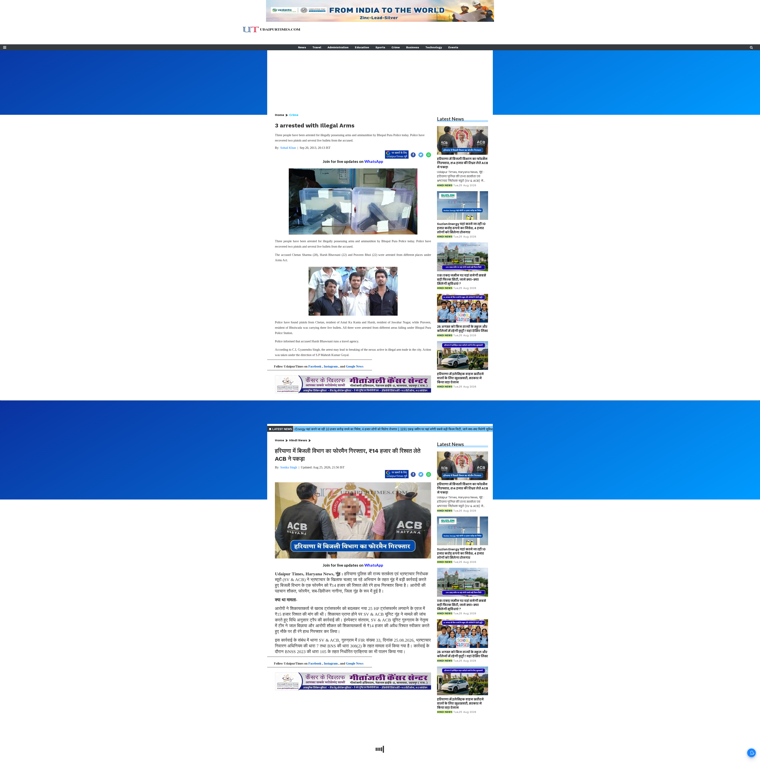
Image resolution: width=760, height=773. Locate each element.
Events (453, 47)
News (302, 47)
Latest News (450, 119)
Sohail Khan (288, 147)
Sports (380, 47)
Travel (316, 47)
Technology (433, 47)
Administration (338, 47)
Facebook (314, 366)
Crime (395, 47)
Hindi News (298, 440)
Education (362, 47)
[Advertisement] (380, 78)
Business (412, 47)
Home (279, 115)
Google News (354, 366)
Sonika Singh (288, 467)
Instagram (331, 366)
